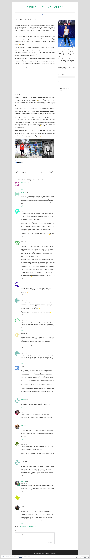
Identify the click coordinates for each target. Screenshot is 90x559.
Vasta (22, 189)
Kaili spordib (23, 209)
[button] (22, 148)
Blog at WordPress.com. (37, 553)
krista (22, 410)
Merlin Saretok (23, 182)
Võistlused (38, 14)
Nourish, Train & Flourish (45, 7)
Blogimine (22, 166)
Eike (21, 506)
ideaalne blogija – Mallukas (24, 480)
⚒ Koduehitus (49, 14)
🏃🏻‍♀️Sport (43, 14)
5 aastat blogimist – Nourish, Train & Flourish (27, 526)
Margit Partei (23, 481)
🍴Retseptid (61, 14)
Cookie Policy (21, 557)
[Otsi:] (66, 77)
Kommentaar (50, 542)
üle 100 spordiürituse (69, 56)
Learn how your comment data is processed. (38, 546)
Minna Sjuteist (23, 192)
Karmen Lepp (23, 399)
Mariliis (22, 425)
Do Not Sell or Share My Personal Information (49, 553)
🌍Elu (55, 14)
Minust (32, 14)
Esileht (27, 14)
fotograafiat (71, 49)
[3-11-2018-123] (66, 46)
